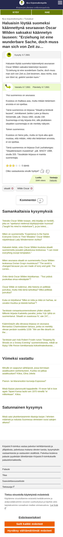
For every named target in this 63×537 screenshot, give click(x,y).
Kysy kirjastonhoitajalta (12, 18)
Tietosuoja (7, 486)
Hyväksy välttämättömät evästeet (29, 530)
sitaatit (7, 188)
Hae (47, 12)
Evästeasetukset (30, 517)
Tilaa (4, 475)
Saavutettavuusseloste (13, 481)
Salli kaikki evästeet (29, 523)
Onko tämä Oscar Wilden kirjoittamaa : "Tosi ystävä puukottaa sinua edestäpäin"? (27, 278)
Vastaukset (28, 18)
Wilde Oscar (23, 188)
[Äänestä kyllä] (42, 171)
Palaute (6, 469)
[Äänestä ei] (48, 172)
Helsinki (53, 180)
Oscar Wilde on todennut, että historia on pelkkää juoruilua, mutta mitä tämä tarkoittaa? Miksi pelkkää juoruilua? (27, 290)
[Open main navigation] (60, 2)
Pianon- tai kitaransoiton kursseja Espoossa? (24, 381)
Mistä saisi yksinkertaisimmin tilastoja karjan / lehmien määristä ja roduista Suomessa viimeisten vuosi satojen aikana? (29, 419)
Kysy (16, 12)
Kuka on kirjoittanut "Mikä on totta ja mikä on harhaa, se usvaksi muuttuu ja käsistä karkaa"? (29, 301)
